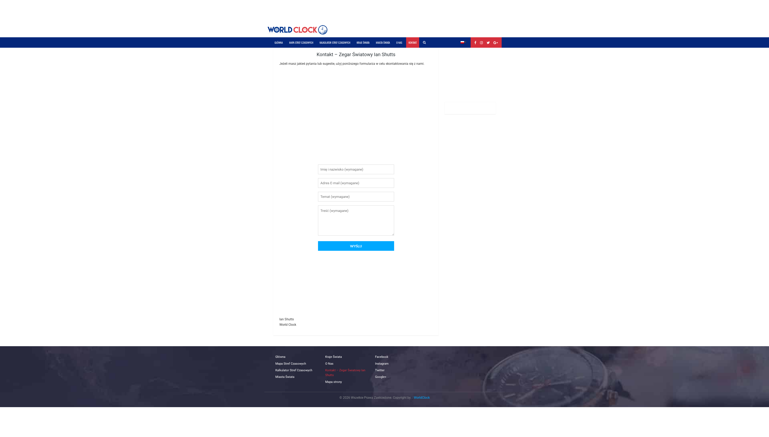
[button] (463, 42)
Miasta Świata (383, 42)
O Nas (399, 42)
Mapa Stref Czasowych (301, 42)
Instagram (382, 363)
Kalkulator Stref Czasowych (335, 42)
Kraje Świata (363, 42)
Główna (279, 42)
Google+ (381, 377)
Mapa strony (333, 382)
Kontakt (413, 42)
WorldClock (422, 398)
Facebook (381, 357)
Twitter (379, 370)
